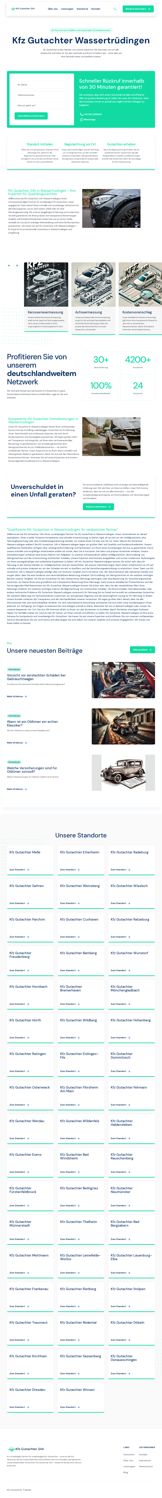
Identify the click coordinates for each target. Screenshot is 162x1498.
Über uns (53, 8)
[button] (9, 265)
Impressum (145, 1460)
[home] (22, 9)
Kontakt (95, 8)
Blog (125, 1472)
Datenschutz (146, 1466)
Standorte (82, 8)
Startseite (128, 1454)
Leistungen (67, 8)
